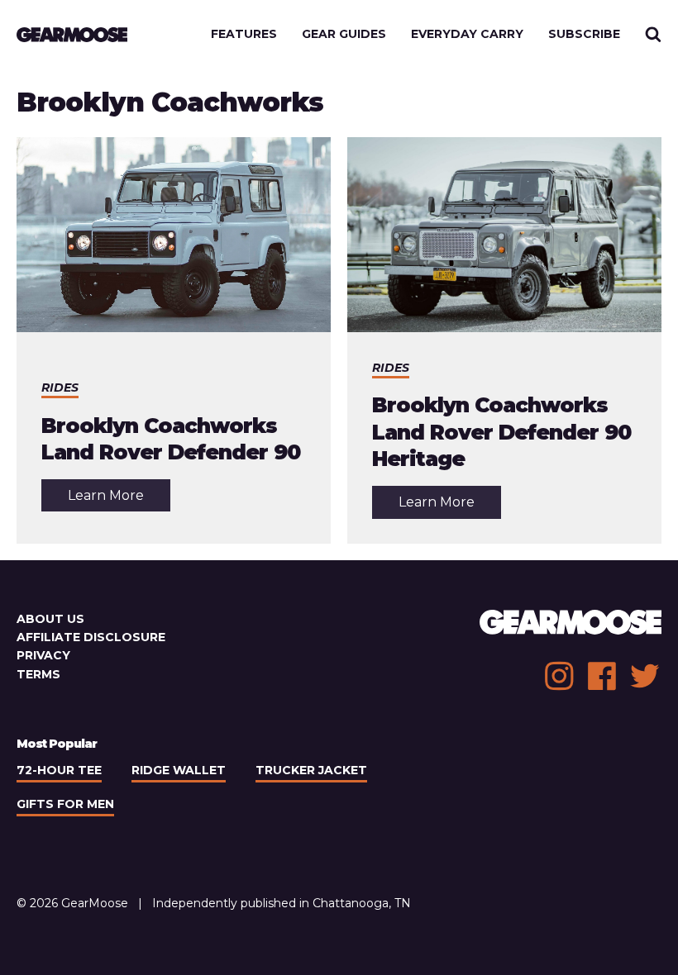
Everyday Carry (467, 34)
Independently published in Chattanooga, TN (281, 903)
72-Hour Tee (59, 770)
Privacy (43, 655)
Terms (38, 674)
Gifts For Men (65, 804)
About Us (50, 618)
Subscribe (584, 34)
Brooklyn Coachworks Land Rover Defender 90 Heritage (501, 431)
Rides (60, 387)
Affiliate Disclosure (91, 637)
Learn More (119, 499)
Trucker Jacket (311, 770)
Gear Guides (344, 34)
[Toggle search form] (653, 34)
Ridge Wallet (178, 770)
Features (244, 34)
